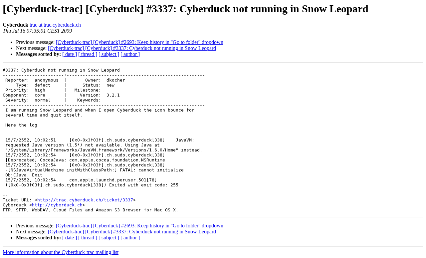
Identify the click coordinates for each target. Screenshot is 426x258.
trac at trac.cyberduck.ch (55, 25)
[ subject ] (109, 54)
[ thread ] (87, 54)
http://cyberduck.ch (57, 204)
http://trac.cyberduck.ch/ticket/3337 (85, 199)
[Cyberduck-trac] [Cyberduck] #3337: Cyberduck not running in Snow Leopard (132, 48)
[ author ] (130, 54)
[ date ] (69, 54)
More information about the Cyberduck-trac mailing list (60, 252)
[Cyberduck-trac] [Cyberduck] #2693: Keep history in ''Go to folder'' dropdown (139, 42)
